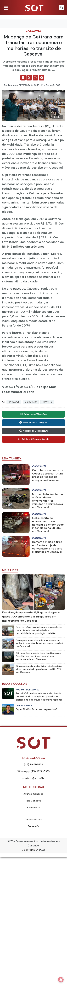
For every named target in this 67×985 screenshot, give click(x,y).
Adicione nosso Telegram (35, 422)
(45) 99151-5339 (33, 764)
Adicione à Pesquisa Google (35, 439)
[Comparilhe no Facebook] (23, 77)
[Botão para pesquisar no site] (61, 7)
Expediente (33, 807)
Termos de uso (33, 819)
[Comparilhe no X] (29, 77)
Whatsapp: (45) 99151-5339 (34, 771)
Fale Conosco (33, 800)
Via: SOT (8, 387)
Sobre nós (33, 826)
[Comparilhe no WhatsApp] (35, 77)
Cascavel (33, 31)
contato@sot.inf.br (34, 778)
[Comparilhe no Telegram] (41, 77)
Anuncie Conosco (33, 793)
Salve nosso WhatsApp (35, 414)
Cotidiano (31, 401)
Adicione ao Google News (35, 431)
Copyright (28, 849)
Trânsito (47, 401)
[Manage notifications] (61, 979)
